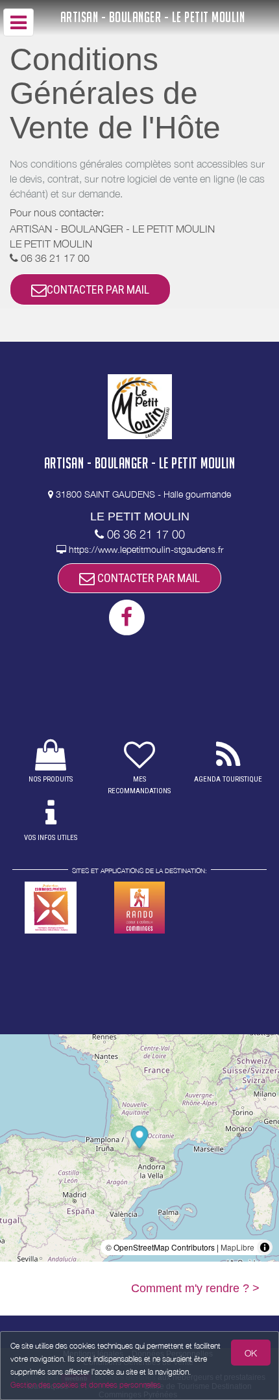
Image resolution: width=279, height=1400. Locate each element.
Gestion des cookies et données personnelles (85, 1385)
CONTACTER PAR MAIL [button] (98, 289)
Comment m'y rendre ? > (195, 1288)
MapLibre (237, 1247)
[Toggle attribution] (265, 1247)
